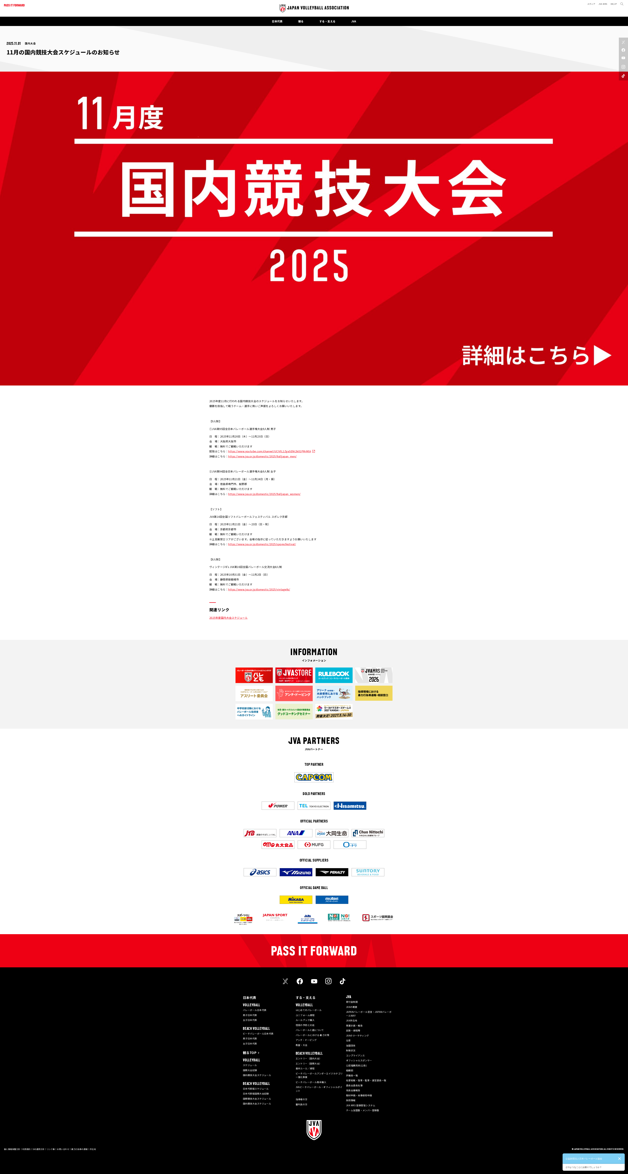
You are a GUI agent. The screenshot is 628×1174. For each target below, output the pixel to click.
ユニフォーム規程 (305, 1015)
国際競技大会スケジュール (257, 1098)
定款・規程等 (353, 1030)
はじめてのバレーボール (309, 1010)
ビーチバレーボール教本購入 (311, 1082)
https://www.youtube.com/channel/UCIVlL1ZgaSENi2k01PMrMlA (269, 451)
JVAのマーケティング (357, 1035)
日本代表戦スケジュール (256, 1088)
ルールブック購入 (305, 1020)
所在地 (93, 1149)
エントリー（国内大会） (309, 1058)
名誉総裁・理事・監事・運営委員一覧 (366, 1080)
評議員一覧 (352, 1075)
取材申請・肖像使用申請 (359, 1095)
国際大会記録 (250, 1070)
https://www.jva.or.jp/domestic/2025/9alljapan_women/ (264, 494)
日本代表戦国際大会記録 (256, 1093)
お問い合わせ (63, 1149)
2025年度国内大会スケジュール (228, 618)
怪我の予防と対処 (305, 1025)
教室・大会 (301, 1045)
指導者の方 (301, 1099)
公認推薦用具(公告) (356, 1065)
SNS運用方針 (38, 1149)
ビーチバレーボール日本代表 (258, 1033)
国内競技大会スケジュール (257, 1075)
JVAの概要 (351, 1007)
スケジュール (250, 1065)
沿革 (348, 1040)
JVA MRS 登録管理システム (360, 1105)
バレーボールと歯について (310, 1030)
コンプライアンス (355, 1055)
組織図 (349, 1070)
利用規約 (26, 1149)
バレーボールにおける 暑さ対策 (312, 1035)
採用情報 (351, 1100)
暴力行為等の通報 (79, 1149)
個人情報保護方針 (12, 1149)
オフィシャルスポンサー (359, 1060)
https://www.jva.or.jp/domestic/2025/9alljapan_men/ (262, 456)
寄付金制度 (352, 1001)
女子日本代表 (250, 1020)
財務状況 (351, 1050)
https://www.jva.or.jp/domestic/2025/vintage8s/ (259, 589)
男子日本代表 (250, 1015)
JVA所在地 (351, 1020)
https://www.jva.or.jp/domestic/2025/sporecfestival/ (262, 544)
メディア (591, 3)
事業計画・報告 (354, 1025)
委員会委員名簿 (354, 1085)
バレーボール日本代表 (255, 1010)
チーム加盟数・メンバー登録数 (362, 1110)
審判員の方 (301, 1104)
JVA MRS (603, 3)
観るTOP (249, 1052)
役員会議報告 (353, 1090)
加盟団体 (351, 1045)
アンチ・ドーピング (306, 1040)
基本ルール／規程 (305, 1068)
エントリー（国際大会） (309, 1063)
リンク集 (51, 1149)
